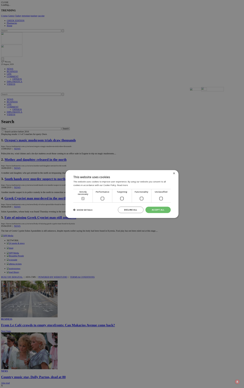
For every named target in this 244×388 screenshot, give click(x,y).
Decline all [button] (130, 209)
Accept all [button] (158, 209)
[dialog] (122, 194)
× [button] (174, 173)
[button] (82, 209)
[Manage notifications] (237, 382)
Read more (122, 185)
